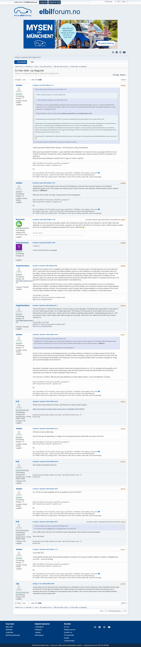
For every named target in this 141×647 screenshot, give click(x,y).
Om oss (66, 627)
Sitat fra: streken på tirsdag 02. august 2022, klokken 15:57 (50, 338)
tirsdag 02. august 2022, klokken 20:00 (44, 242)
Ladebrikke (9, 632)
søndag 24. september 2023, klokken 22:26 (45, 334)
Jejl (17, 584)
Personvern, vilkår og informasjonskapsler (63, 645)
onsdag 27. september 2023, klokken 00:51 (45, 521)
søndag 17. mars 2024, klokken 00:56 (43, 583)
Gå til (101, 611)
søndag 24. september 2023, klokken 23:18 (45, 428)
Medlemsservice (69, 630)
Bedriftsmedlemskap (13, 635)
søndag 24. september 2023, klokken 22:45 (45, 401)
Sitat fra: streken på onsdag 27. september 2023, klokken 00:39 (51, 526)
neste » (123, 75)
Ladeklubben (39, 627)
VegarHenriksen (22, 266)
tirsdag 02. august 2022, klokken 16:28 (44, 219)
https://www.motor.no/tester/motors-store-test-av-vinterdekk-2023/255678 (58, 409)
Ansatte (66, 638)
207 (36, 80)
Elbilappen (38, 630)
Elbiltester (9, 630)
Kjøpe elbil (9, 627)
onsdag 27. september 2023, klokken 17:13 (45, 549)
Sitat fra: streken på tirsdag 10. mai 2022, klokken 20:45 (51, 94)
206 (33, 80)
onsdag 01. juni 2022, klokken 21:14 (43, 85)
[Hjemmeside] (16, 285)
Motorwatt (20, 219)
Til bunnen (18, 79)
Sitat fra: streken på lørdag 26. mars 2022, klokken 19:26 (52, 100)
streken (19, 85)
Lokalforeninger (69, 641)
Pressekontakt (69, 635)
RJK (17, 401)
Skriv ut (123, 79)
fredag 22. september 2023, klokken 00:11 (45, 305)
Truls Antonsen (22, 243)
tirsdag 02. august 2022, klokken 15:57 (44, 183)
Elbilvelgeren (39, 635)
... (30, 80)
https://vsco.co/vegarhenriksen (42, 299)
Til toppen (18, 603)
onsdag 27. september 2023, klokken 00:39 (45, 488)
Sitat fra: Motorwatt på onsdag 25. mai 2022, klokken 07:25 (50, 89)
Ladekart (38, 632)
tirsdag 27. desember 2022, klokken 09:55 (45, 265)
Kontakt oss (68, 632)
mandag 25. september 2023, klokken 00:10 (45, 461)
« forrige (115, 75)
